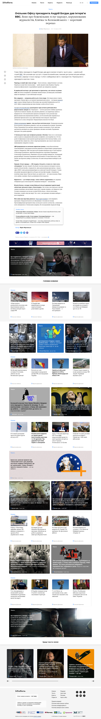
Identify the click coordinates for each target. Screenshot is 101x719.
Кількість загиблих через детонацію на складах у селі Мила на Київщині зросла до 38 (81, 306)
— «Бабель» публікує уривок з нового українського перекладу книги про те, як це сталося (50, 344)
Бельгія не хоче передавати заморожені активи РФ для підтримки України (39, 373)
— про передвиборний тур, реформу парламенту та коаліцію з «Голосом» (35, 217)
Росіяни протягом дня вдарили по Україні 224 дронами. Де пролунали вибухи (60, 530)
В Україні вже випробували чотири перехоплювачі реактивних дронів (38, 306)
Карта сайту (63, 697)
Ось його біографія (71, 408)
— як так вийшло (22, 464)
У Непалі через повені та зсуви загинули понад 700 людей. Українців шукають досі (81, 373)
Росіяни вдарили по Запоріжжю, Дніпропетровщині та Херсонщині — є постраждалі (59, 307)
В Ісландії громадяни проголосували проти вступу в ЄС (18, 435)
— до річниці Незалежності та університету (29, 564)
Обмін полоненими (20, 123)
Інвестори (63, 693)
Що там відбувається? (29, 501)
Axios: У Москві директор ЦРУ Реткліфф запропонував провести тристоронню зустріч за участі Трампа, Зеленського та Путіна (60, 438)
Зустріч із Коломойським (22, 107)
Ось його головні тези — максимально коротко (19, 669)
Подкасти (59, 2)
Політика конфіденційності (59, 705)
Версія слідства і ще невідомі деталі (71, 564)
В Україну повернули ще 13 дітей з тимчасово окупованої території (39, 592)
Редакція (62, 691)
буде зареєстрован (41, 198)
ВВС (21, 74)
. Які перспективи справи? (29, 407)
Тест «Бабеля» (22, 344)
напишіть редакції (37, 716)
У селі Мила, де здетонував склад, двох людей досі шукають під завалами (60, 593)
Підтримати (94, 2)
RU (82, 2)
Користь (50, 2)
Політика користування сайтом (60, 703)
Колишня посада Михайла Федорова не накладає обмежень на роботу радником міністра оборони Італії (39, 531)
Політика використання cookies (60, 707)
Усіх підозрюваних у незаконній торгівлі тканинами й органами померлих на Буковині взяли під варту (18, 594)
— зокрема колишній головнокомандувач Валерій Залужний (50, 668)
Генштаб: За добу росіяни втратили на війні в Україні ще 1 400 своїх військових (81, 436)
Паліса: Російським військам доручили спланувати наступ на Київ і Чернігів (80, 593)
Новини (34, 2)
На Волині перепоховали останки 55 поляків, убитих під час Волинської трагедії (19, 373)
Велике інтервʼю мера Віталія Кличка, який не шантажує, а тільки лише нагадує (38, 212)
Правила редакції (56, 701)
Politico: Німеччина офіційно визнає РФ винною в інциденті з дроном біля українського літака (17, 531)
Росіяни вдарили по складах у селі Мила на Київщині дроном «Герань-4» (80, 530)
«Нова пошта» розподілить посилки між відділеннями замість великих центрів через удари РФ (19, 307)
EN (80, 2)
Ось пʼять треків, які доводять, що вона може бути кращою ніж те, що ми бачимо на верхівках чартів (77, 344)
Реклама (62, 695)
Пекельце (69, 2)
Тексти (42, 2)
